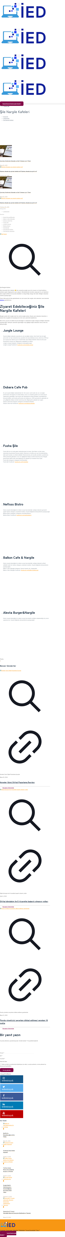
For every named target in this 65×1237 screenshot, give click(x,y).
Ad (1, 1055)
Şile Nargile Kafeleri (8, 120)
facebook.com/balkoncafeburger (29, 570)
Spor (37, 1230)
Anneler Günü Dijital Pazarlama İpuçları (17, 782)
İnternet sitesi (3, 1061)
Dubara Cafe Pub (7, 220)
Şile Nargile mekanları (8, 231)
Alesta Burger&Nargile (9, 217)
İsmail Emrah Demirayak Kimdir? (12, 104)
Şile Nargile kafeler (8, 229)
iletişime (2, 300)
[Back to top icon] (2, 1220)
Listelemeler (6, 118)
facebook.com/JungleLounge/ (25, 345)
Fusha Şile (5, 222)
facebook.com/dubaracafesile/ (26, 403)
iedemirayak (7, 1080)
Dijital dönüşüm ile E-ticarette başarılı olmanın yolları (24, 901)
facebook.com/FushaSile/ (21, 462)
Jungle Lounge (7, 224)
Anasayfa (5, 116)
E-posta (2, 1058)
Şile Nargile (6, 227)
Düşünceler (9, 1230)
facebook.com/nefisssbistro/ (23, 515)
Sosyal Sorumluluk (30, 1230)
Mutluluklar (22, 1230)
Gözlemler (2, 1230)
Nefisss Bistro (6, 226)
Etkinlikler (15, 1230)
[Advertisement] (32, 133)
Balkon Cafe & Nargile (9, 219)
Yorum (2, 1053)
